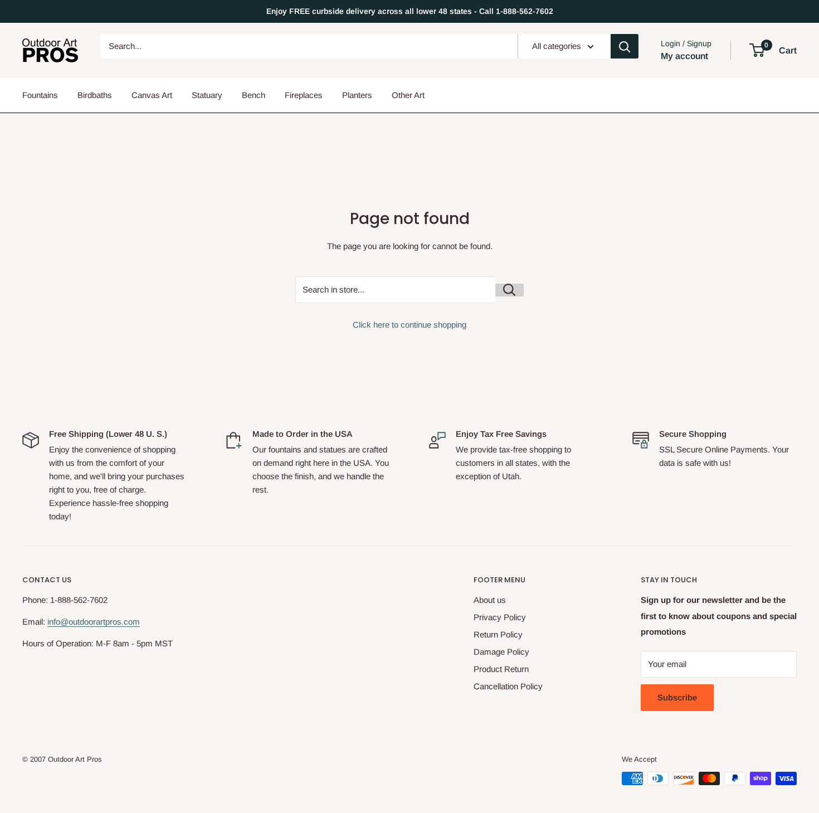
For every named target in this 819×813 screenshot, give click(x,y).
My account (684, 56)
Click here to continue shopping (409, 324)
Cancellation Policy (508, 686)
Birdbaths (94, 95)
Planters (357, 95)
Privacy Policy (500, 617)
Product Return (501, 669)
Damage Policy (501, 651)
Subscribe (677, 697)
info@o (60, 621)
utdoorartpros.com (106, 621)
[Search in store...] (509, 290)
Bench (253, 95)
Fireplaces (304, 95)
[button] (756, 50)
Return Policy (498, 634)
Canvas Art (151, 95)
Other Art (408, 95)
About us (490, 600)
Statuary (207, 95)
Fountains (40, 95)
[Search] (624, 46)
